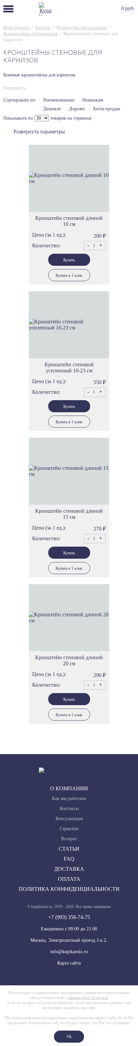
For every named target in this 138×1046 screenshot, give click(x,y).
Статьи (69, 849)
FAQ (69, 859)
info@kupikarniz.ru (69, 951)
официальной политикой (88, 997)
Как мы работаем (69, 798)
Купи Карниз (16, 27)
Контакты (69, 808)
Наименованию (58, 100)
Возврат (69, 838)
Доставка (69, 869)
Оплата (69, 879)
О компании (69, 788)
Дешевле (52, 108)
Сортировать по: (20, 100)
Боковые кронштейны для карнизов (39, 74)
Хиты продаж (106, 108)
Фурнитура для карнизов (81, 27)
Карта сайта (69, 963)
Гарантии (69, 828)
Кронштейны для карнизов (30, 33)
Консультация (69, 818)
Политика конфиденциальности (69, 889)
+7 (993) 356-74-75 (69, 917)
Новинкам (92, 100)
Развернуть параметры (39, 131)
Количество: (46, 245)
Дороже (77, 108)
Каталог (43, 27)
